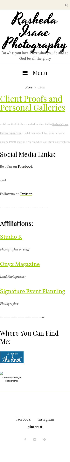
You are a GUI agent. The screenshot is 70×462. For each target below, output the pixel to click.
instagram (46, 419)
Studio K (11, 237)
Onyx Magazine (20, 264)
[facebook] (25, 439)
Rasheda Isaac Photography (35, 32)
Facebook (25, 166)
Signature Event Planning (32, 291)
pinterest (35, 427)
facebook (23, 419)
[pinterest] (44, 439)
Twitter (26, 194)
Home (28, 88)
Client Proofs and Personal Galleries (32, 103)
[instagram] (34, 439)
